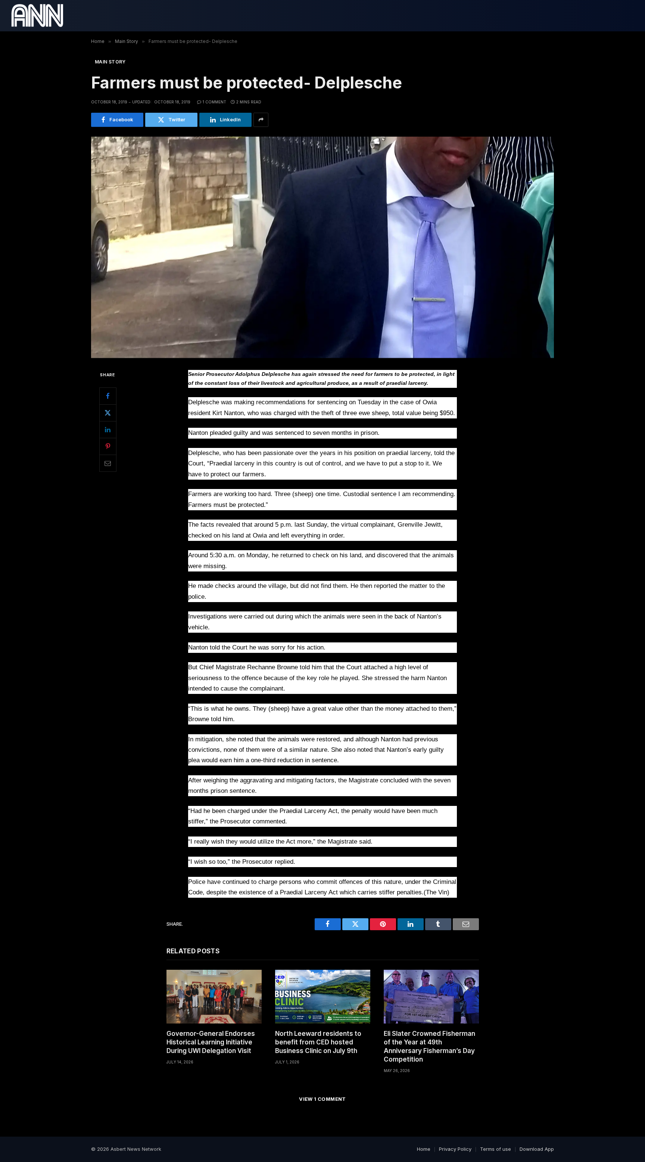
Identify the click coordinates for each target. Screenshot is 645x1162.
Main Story (110, 62)
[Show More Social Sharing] (260, 120)
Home (423, 1149)
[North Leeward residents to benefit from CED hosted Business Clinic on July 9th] (322, 996)
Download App (537, 1149)
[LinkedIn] (107, 429)
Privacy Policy (455, 1149)
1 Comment (214, 102)
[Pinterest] (107, 446)
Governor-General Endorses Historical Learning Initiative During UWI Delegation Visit (210, 1042)
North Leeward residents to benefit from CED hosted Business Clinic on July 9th (318, 1042)
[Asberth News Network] (37, 15)
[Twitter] (107, 412)
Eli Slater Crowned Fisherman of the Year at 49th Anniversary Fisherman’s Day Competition (429, 1046)
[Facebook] (107, 396)
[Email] (107, 463)
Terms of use (495, 1149)
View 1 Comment (322, 1099)
